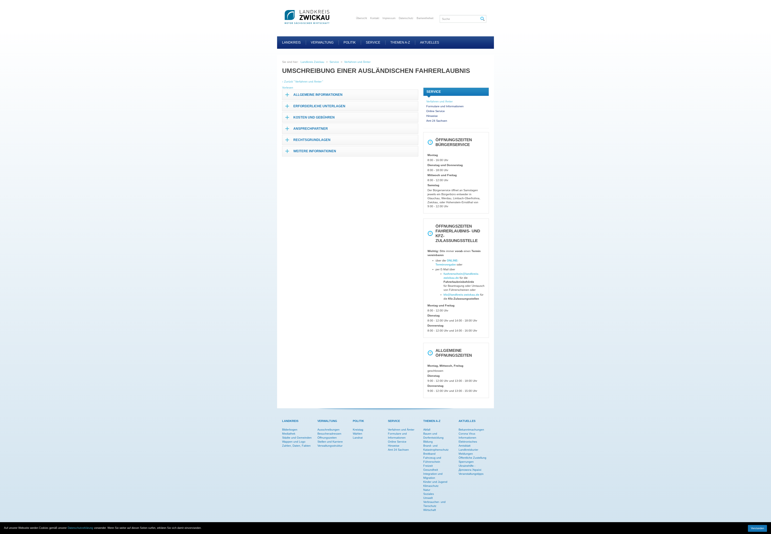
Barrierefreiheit (425, 18)
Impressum (389, 18)
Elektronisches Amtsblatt (468, 443)
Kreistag (358, 429)
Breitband (429, 453)
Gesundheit (430, 469)
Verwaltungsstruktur (330, 445)
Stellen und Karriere (330, 441)
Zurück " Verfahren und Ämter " (303, 81)
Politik (350, 42)
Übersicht (361, 18)
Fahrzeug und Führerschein (432, 459)
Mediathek (288, 433)
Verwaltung (322, 42)
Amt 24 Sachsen (436, 120)
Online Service (435, 111)
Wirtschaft (429, 510)
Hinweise (432, 115)
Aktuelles (429, 42)
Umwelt (428, 497)
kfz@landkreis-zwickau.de (461, 294)
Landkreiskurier (468, 449)
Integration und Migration (433, 475)
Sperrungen (466, 461)
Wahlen (357, 433)
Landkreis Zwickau (312, 61)
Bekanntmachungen (471, 429)
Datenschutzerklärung (80, 527)
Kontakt (374, 18)
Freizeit (428, 465)
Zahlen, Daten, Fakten (296, 445)
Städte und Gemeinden (297, 437)
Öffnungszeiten (327, 437)
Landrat (358, 437)
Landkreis (291, 42)
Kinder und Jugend (435, 481)
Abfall (426, 429)
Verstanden (757, 528)
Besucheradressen (329, 433)
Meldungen (466, 453)
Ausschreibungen (328, 429)
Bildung (428, 441)
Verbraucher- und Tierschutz (434, 503)
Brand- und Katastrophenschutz (436, 447)
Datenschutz (406, 18)
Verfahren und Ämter (357, 61)
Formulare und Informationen (445, 106)
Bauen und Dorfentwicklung (433, 435)
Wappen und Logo (293, 441)
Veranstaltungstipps (471, 473)
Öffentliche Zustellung (472, 457)
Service (373, 42)
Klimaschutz (431, 485)
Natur (426, 489)
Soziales (428, 493)
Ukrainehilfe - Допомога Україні (470, 467)
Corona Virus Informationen (467, 435)
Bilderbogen (289, 429)
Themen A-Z (400, 42)
